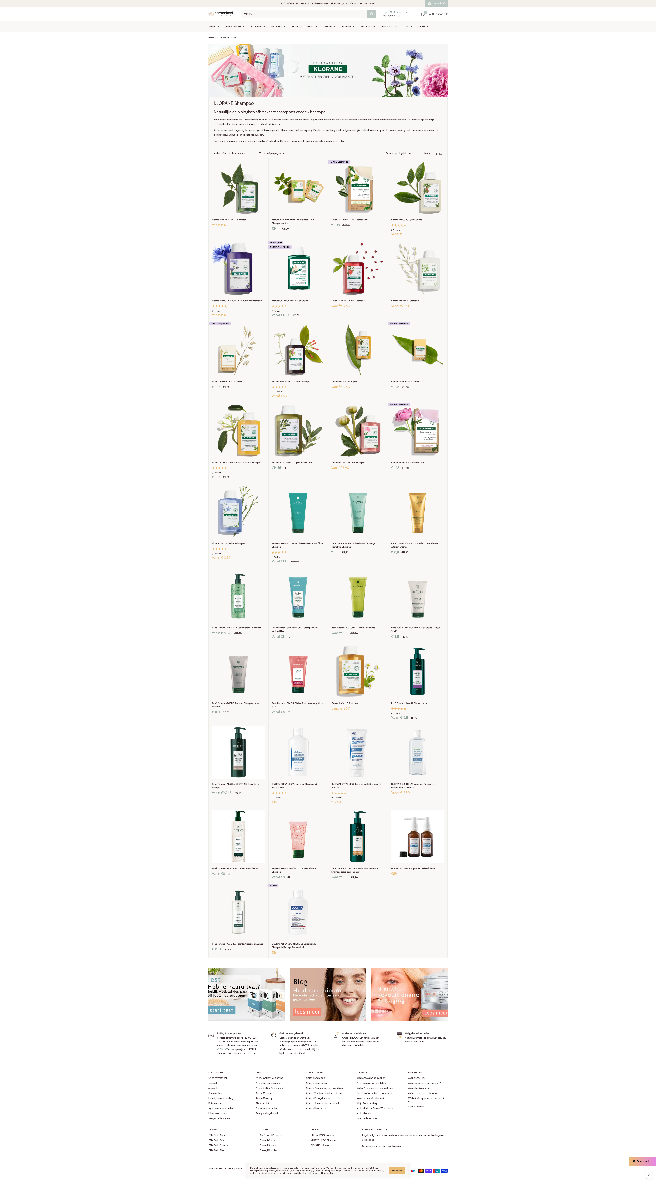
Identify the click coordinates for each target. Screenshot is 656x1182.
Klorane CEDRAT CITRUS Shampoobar (349, 219)
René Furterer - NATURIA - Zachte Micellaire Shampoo (237, 943)
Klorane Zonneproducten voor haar (324, 1087)
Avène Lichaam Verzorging (270, 1082)
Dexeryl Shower (268, 1145)
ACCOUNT (222, 1049)
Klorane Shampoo (315, 1077)
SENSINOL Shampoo (322, 1145)
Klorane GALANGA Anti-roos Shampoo (290, 300)
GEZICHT (327, 26)
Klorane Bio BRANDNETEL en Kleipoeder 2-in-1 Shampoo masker (294, 221)
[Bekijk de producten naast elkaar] (435, 153)
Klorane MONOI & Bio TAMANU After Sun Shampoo (236, 462)
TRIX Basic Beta (216, 1140)
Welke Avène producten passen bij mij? (426, 1100)
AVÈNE (211, 26)
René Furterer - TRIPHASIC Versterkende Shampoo (236, 868)
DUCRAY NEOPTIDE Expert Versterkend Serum (413, 868)
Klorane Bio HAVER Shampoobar (227, 381)
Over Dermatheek (217, 1077)
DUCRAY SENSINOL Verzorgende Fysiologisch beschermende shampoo (413, 786)
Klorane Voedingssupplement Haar (324, 1093)
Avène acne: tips (417, 1077)
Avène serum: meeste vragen (423, 1093)
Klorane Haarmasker (316, 1108)
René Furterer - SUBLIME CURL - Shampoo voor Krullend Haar (294, 629)
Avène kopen (364, 1113)
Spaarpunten (215, 1093)
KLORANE (256, 26)
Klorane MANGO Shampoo (344, 381)
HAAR (310, 26)
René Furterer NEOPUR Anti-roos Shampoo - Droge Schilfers (415, 629)
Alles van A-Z (263, 1103)
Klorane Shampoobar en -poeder (323, 1103)
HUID (295, 26)
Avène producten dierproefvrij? (424, 1082)
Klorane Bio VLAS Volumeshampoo (228, 543)
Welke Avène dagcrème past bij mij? (376, 1087)
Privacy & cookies (217, 1113)
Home (211, 37)
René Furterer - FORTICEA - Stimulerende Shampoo (236, 627)
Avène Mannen (264, 1093)
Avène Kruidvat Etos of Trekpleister (375, 1108)
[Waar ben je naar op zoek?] (371, 14)
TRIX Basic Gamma (218, 1145)
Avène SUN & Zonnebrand (270, 1087)
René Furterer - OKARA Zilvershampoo (409, 703)
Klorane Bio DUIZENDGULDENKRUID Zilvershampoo (237, 300)
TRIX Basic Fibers (217, 1150)
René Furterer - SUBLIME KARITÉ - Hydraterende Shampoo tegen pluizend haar (354, 870)
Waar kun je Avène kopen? (370, 1098)
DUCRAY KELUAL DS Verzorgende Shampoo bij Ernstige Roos (294, 786)
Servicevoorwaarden (267, 1108)
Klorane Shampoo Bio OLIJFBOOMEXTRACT (293, 462)
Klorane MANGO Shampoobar (405, 381)
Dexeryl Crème (267, 1140)
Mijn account (390, 15)
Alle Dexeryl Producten (271, 1135)
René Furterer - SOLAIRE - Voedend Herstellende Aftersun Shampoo (414, 545)
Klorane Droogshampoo (318, 1098)
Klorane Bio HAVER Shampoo (405, 300)
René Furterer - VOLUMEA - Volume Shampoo (353, 627)
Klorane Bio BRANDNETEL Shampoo (229, 219)
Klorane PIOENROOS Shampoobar (407, 462)
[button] (417, 227)
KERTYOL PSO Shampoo (324, 1140)
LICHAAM (347, 26)
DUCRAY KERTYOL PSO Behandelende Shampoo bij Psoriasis (356, 786)
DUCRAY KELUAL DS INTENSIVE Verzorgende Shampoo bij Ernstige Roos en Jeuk (294, 945)
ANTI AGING (387, 26)
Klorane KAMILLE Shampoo (344, 703)
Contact (212, 1082)
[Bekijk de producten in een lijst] (440, 153)
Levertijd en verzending (220, 1098)
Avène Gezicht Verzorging (269, 1077)
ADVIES (422, 26)
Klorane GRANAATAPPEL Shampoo (348, 300)
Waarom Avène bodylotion (371, 1077)
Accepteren (397, 1170)
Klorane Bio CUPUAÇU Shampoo (406, 219)
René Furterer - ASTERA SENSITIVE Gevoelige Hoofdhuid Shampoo (353, 545)
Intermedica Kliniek (367, 1118)
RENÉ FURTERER (233, 26)
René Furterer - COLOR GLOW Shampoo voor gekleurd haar (298, 705)
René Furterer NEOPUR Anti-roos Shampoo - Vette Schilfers (236, 705)
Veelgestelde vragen (219, 1118)
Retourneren (215, 1103)
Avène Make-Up (264, 1098)
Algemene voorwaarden (221, 1108)
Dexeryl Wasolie (268, 1150)
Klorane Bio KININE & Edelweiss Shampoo (291, 381)
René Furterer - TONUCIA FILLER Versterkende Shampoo (294, 870)
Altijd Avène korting (367, 1103)
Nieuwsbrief (439, 3)
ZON (405, 26)
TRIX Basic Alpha (217, 1135)
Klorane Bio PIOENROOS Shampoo (348, 462)
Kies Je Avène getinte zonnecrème (375, 1093)
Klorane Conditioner (316, 1082)
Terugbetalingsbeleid (267, 1113)
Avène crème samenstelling (371, 1082)
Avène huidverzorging (419, 1087)
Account (212, 1087)
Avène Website (416, 1106)
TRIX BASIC (277, 26)
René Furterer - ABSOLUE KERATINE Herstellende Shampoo (235, 786)
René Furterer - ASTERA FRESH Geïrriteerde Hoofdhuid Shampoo (298, 545)
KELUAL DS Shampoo (322, 1135)
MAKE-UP (366, 26)
